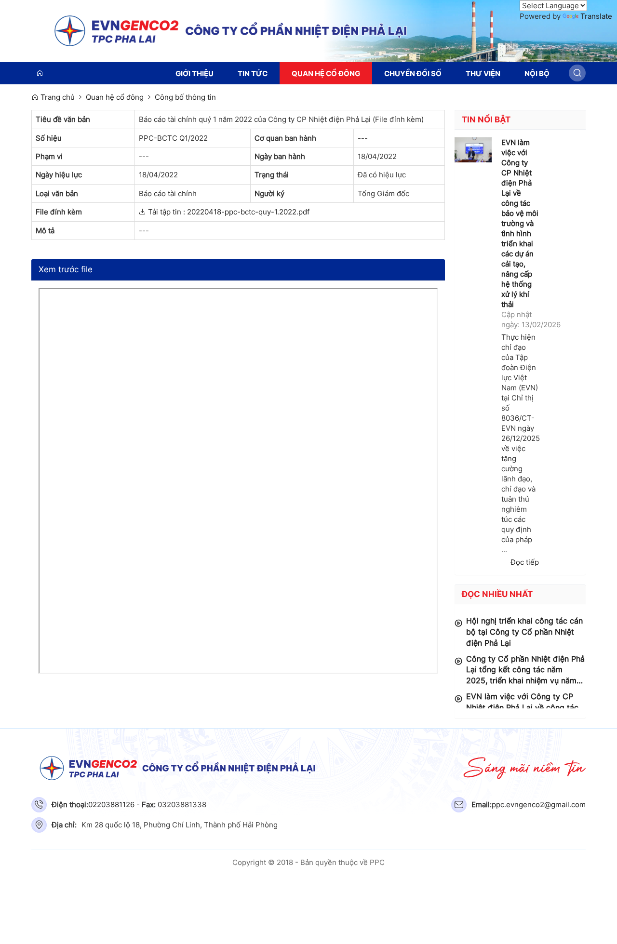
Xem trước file (66, 269)
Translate (596, 16)
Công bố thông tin (185, 97)
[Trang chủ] (308, 30)
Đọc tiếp (524, 562)
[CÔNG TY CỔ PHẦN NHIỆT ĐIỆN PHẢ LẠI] (308, 768)
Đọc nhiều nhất (497, 594)
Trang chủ (57, 97)
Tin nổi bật (486, 119)
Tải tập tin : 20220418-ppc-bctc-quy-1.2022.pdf (227, 211)
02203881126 (111, 804)
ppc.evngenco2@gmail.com (539, 804)
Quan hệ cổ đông (115, 97)
